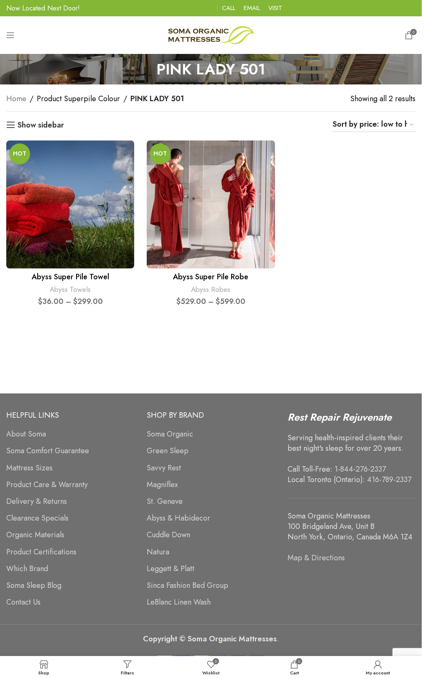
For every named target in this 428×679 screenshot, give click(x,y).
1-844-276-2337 (360, 469)
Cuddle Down (168, 535)
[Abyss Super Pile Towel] (70, 204)
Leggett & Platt (170, 569)
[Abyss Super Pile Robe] (211, 204)
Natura (158, 552)
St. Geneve (165, 501)
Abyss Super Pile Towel (70, 276)
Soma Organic (170, 434)
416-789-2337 (389, 479)
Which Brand (27, 569)
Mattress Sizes (29, 468)
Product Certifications (41, 552)
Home (16, 98)
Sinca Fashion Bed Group (187, 585)
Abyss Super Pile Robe (210, 276)
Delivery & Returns (36, 501)
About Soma (26, 434)
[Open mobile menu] (10, 35)
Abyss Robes (210, 289)
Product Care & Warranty (47, 485)
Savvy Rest (164, 468)
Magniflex (162, 485)
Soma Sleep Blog (33, 585)
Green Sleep (168, 451)
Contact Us (23, 602)
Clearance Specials (37, 518)
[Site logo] (211, 34)
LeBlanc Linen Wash (179, 602)
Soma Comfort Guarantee (47, 451)
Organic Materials (35, 535)
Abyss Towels (70, 289)
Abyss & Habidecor (178, 518)
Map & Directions (316, 557)
